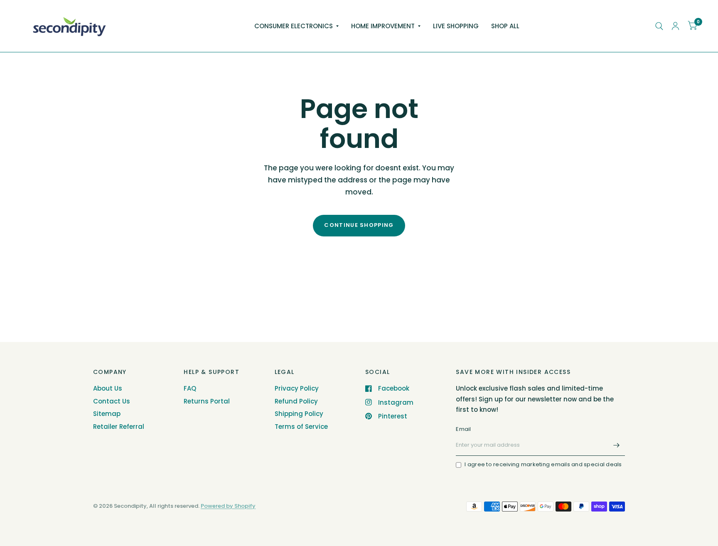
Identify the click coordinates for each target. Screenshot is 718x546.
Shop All (505, 26)
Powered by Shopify (228, 506)
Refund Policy (296, 401)
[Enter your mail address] (616, 445)
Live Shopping (456, 26)
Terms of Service (301, 426)
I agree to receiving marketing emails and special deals (543, 464)
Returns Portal (207, 401)
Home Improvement (383, 26)
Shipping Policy (299, 413)
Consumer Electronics (293, 26)
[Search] (659, 26)
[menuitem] (296, 26)
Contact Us (111, 401)
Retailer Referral (118, 426)
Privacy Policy (297, 388)
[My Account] (675, 26)
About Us (107, 388)
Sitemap (106, 413)
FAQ (190, 388)
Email (463, 429)
